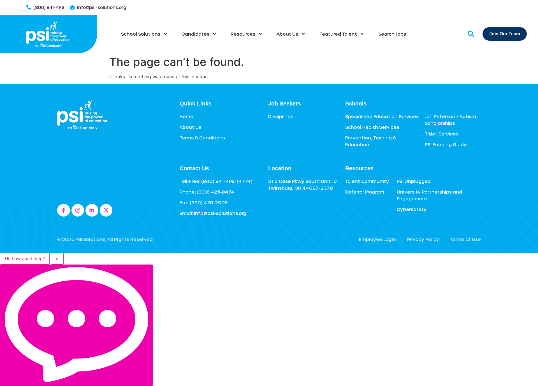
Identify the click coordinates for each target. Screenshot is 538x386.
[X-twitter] (106, 210)
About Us (287, 33)
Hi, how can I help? (25, 258)
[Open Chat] (76, 325)
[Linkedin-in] (91, 210)
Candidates (195, 33)
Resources (243, 33)
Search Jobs (392, 33)
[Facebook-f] (63, 210)
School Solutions (140, 33)
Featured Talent (338, 33)
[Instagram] (77, 210)
